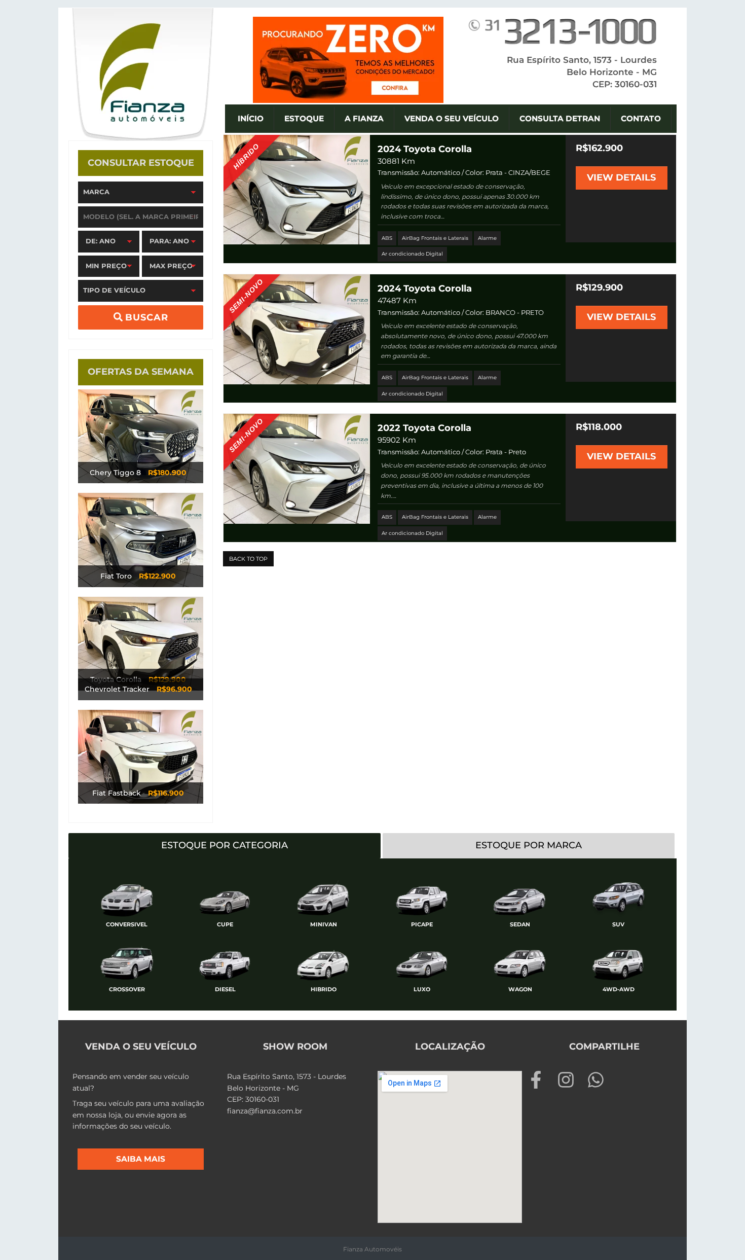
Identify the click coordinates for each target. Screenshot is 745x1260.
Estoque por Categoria (224, 845)
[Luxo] (422, 962)
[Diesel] (225, 962)
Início (251, 118)
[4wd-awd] (618, 962)
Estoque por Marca (528, 845)
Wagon (520, 989)
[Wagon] (520, 962)
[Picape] (422, 897)
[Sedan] (520, 897)
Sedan (520, 924)
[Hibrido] (323, 962)
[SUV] (618, 897)
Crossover (127, 989)
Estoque (304, 118)
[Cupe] (225, 897)
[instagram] (571, 1080)
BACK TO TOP (248, 558)
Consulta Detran (559, 118)
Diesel (225, 989)
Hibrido (324, 989)
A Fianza (364, 118)
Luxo (422, 989)
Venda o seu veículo (451, 118)
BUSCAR (145, 317)
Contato (641, 118)
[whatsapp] (598, 1080)
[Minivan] (323, 897)
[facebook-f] (541, 1080)
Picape (422, 924)
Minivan (323, 924)
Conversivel (126, 924)
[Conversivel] (127, 897)
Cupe (225, 924)
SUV (618, 924)
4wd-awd (619, 989)
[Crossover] (127, 962)
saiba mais (140, 1159)
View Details (621, 177)
